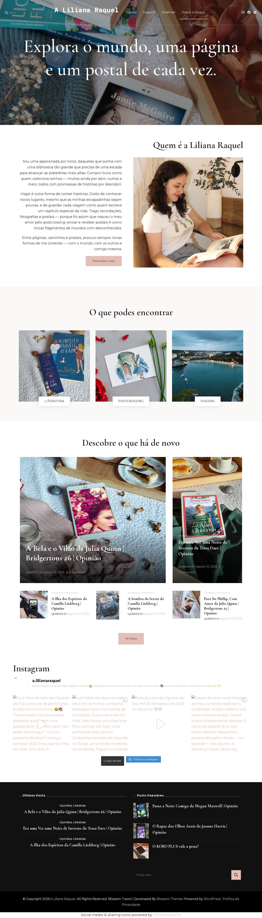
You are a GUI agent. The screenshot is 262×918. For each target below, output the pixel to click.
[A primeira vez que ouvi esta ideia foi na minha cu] (101, 724)
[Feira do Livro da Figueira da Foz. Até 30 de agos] (160, 724)
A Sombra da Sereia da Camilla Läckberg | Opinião (146, 603)
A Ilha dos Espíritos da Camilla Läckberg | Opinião (69, 603)
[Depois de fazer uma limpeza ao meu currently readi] (220, 724)
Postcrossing (130, 401)
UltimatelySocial (167, 915)
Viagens (149, 12)
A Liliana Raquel (86, 10)
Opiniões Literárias (40, 539)
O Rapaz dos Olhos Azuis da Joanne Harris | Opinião (189, 829)
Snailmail (168, 12)
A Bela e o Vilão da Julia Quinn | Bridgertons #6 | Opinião (72, 811)
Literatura (54, 401)
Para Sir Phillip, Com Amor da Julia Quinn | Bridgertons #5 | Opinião (221, 606)
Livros (131, 12)
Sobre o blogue (193, 12)
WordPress (212, 899)
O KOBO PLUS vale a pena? (175, 846)
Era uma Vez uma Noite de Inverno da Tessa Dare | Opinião (202, 548)
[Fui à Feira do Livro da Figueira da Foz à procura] (42, 724)
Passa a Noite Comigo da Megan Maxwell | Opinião (195, 805)
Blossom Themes (170, 899)
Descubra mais (104, 261)
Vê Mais (131, 638)
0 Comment (77, 572)
